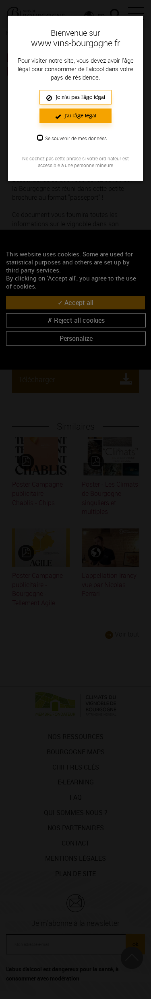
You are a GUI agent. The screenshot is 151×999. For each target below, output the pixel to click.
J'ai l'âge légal (79, 115)
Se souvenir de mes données (76, 138)
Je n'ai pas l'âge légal (79, 97)
